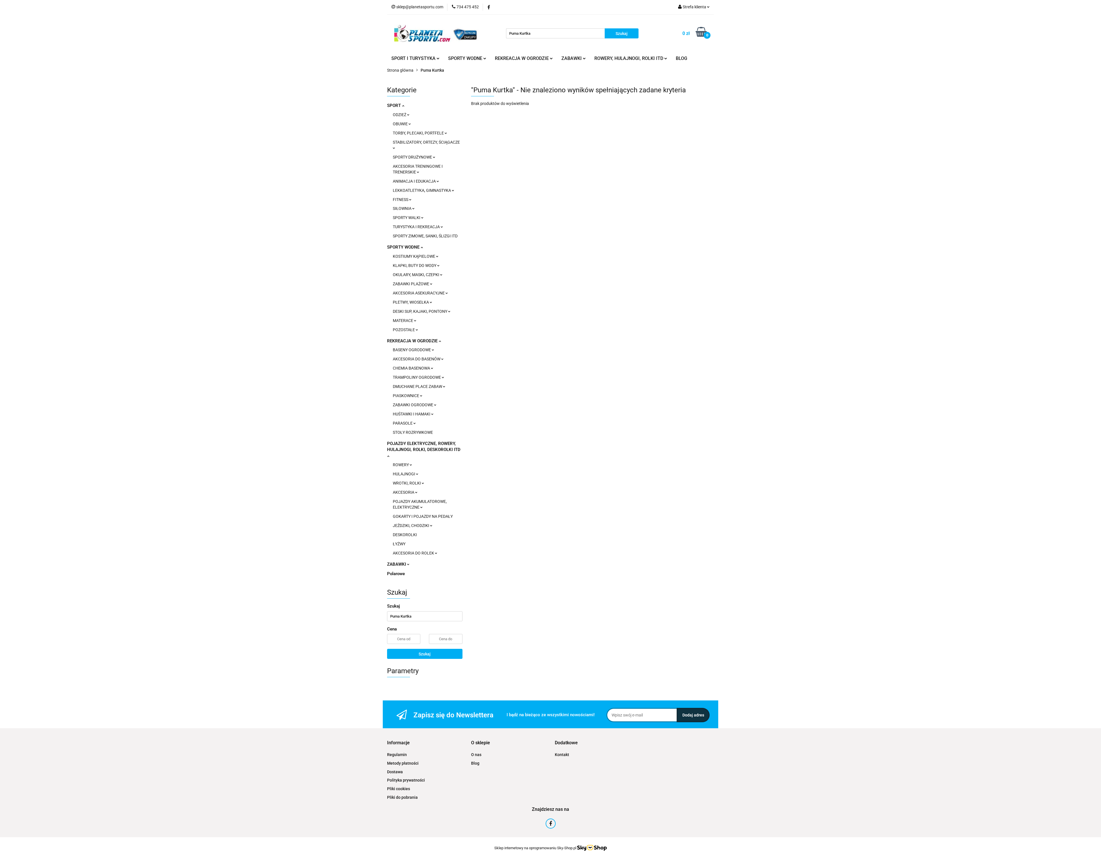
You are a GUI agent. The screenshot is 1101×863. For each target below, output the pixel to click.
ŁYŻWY (399, 544)
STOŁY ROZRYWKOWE (413, 432)
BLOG (681, 58)
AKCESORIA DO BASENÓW (417, 359)
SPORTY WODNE (404, 247)
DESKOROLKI (405, 534)
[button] (398, 743)
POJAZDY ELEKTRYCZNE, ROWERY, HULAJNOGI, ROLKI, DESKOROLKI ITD (423, 446)
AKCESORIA (404, 492)
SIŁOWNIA (402, 208)
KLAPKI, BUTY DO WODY (415, 265)
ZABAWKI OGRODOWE (413, 405)
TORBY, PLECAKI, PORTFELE (419, 133)
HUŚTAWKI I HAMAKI (412, 414)
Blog (475, 763)
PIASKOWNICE (406, 395)
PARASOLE (403, 423)
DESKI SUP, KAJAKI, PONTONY (420, 311)
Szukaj (425, 654)
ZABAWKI (397, 564)
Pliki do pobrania (402, 797)
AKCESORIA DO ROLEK (414, 553)
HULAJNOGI (404, 474)
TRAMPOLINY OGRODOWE (417, 377)
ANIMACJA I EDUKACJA (415, 181)
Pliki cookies (398, 788)
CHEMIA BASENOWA (412, 368)
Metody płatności (403, 763)
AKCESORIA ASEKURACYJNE (419, 293)
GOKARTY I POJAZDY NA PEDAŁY (423, 516)
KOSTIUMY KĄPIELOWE (414, 256)
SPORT (394, 105)
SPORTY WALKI (407, 217)
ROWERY (401, 464)
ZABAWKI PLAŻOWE (411, 284)
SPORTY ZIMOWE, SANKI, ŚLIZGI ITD (425, 236)
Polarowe (396, 573)
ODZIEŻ (400, 114)
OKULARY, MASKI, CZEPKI (416, 274)
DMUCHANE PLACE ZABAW (418, 386)
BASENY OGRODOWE (412, 349)
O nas (476, 754)
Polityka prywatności (406, 780)
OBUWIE (401, 124)
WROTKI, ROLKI (407, 483)
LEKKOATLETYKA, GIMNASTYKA (422, 190)
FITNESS (401, 199)
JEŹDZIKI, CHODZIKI (411, 525)
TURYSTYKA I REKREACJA (417, 226)
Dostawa (395, 772)
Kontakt (562, 754)
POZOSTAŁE (404, 329)
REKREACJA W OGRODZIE (413, 340)
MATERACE (403, 320)
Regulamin (397, 754)
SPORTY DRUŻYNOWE (413, 157)
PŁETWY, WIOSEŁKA (411, 302)
